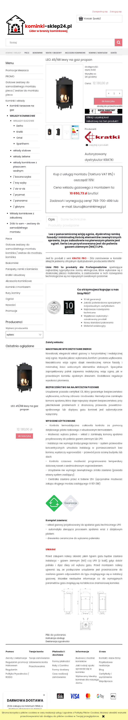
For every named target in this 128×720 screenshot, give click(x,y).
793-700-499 (102, 201)
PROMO (10, 76)
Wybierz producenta (17, 328)
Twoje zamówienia (39, 658)
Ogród (10, 299)
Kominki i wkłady (15, 100)
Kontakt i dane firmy (109, 658)
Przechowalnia (37, 666)
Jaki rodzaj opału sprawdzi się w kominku (85, 669)
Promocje (11, 311)
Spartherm (22, 143)
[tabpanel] (84, 438)
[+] (119, 93)
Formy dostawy (60, 669)
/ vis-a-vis (19, 188)
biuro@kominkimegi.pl (89, 206)
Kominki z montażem (18, 287)
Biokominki (12, 263)
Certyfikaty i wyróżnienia (105, 675)
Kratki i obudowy (15, 275)
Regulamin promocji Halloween (17, 664)
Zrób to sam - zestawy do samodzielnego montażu (25, 228)
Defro (19, 125)
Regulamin (11, 669)
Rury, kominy (13, 293)
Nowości (11, 305)
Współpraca (105, 681)
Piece (9, 238)
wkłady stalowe (22, 150)
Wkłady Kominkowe (22, 116)
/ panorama (20, 200)
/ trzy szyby (19, 182)
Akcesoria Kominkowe (19, 281)
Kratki (19, 131)
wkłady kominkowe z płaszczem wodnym (25, 166)
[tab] (52, 219)
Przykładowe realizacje (105, 664)
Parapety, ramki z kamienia (22, 269)
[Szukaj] (118, 42)
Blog (101, 669)
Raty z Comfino (60, 665)
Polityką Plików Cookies (86, 712)
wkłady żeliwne (21, 156)
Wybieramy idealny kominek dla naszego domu (87, 679)
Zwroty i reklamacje (16, 658)
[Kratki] (102, 137)
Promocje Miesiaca (17, 70)
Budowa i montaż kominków (85, 659)
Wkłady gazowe (23, 120)
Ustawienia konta (38, 662)
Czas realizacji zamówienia (60, 675)
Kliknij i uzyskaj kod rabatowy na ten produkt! (102, 119)
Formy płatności (61, 661)
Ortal (19, 137)
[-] (108, 93)
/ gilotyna (18, 206)
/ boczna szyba (22, 176)
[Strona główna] (39, 25)
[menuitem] (15, 53)
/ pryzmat (19, 194)
